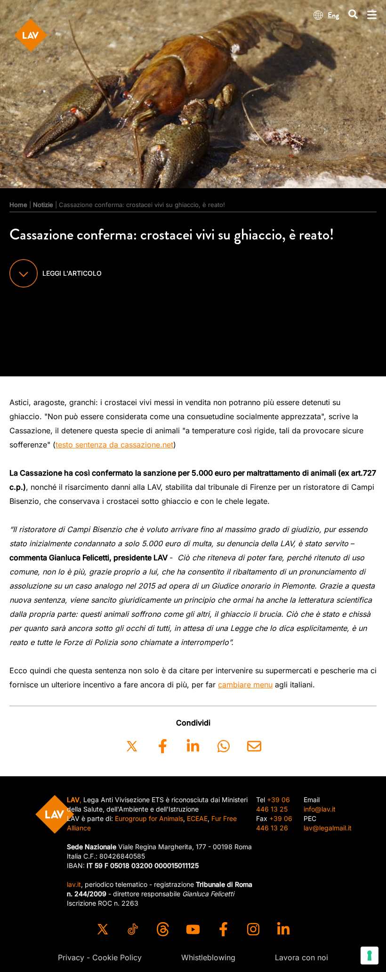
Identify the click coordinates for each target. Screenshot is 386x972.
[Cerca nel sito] (353, 14)
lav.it (74, 884)
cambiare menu (245, 684)
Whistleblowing (208, 957)
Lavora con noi (301, 957)
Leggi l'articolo (72, 273)
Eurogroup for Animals (149, 818)
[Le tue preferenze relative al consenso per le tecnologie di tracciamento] (369, 955)
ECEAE (197, 818)
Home (18, 204)
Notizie (43, 204)
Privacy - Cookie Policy (100, 957)
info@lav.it (320, 809)
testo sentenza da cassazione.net (114, 444)
